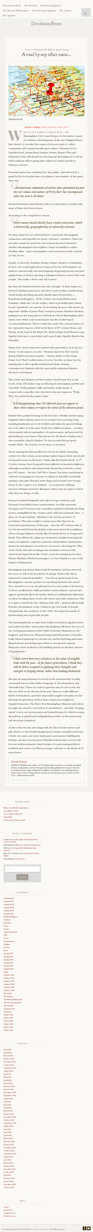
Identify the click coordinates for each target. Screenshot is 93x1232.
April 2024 (8, 1108)
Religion (7, 944)
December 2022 (10, 1148)
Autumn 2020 (9, 898)
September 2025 (10, 1068)
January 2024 (9, 1114)
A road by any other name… (46, 55)
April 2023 (8, 1135)
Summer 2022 (9, 978)
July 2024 (7, 1102)
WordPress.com (57, 1229)
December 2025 (10, 1062)
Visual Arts (8, 1012)
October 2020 (9, 1187)
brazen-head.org (18, 780)
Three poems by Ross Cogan (14, 820)
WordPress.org (9, 1216)
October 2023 (9, 1120)
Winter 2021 (8, 1018)
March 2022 (8, 1163)
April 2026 (8, 1053)
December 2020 (10, 1184)
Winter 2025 (8, 1030)
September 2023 (10, 1123)
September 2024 (10, 1095)
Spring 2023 (8, 960)
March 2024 (8, 1111)
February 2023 (9, 1141)
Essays (6, 926)
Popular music (9, 941)
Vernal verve (20, 859)
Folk (5, 935)
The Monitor (30, 5)
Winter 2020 (8, 1015)
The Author (65, 10)
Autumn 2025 (9, 914)
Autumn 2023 (9, 908)
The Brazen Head (11, 5)
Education (7, 923)
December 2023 (10, 1117)
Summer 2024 (9, 984)
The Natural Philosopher (15, 10)
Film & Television (10, 932)
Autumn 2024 (9, 911)
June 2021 (7, 1175)
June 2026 (7, 1050)
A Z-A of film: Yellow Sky (13, 814)
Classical (7, 920)
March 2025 (8, 1083)
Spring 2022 (8, 957)
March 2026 (8, 1056)
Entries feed (8, 1210)
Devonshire (8, 817)
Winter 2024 (8, 1027)
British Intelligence (50, 5)
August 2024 (8, 1099)
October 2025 (9, 1065)
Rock (6, 950)
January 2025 (9, 1089)
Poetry (6, 938)
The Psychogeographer (44, 10)
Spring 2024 (8, 963)
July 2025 (7, 1074)
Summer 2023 (9, 981)
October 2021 (9, 1172)
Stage (6, 972)
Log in (6, 1207)
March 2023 (8, 1138)
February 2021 (9, 1178)
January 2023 (9, 1144)
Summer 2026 (9, 990)
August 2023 (8, 1126)
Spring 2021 (8, 953)
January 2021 (9, 1181)
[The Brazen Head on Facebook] (84, 1229)
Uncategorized (9, 1009)
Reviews (7, 947)
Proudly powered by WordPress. (17, 1229)
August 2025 (8, 1071)
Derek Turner (62, 50)
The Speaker (9, 15)
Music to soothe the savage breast (16, 808)
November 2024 (10, 1092)
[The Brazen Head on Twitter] (89, 1229)
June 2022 (7, 1160)
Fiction (6, 929)
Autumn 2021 (9, 901)
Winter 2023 (8, 1024)
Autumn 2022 (9, 904)
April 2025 (8, 1080)
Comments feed (9, 1213)
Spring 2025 (8, 966)
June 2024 (7, 1105)
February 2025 (9, 1086)
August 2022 (8, 1157)
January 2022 (9, 1166)
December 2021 (10, 1169)
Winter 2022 (8, 1021)
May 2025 (7, 1077)
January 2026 (9, 1059)
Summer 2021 (9, 975)
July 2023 (7, 1129)
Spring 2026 (8, 969)
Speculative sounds (11, 811)
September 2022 (10, 1154)
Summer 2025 (9, 987)
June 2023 (7, 1132)
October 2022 (9, 1151)
